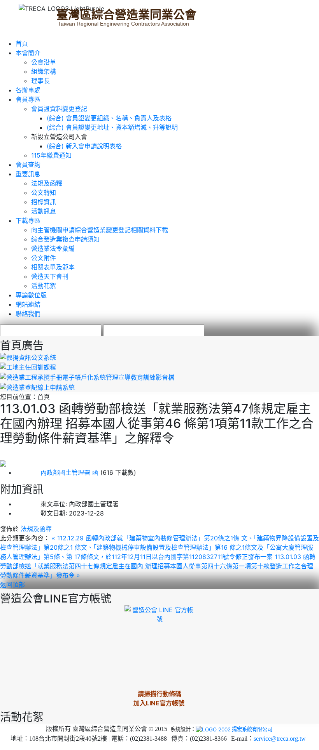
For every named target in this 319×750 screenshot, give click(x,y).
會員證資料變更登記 (59, 109)
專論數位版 (31, 295)
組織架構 (43, 71)
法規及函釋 (46, 183)
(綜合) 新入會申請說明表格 (84, 146)
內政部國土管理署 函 (57, 472)
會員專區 (28, 99)
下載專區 (28, 220)
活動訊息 (43, 211)
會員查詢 (28, 164)
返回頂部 (12, 585)
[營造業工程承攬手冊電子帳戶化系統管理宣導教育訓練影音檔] (87, 376)
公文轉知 (43, 192)
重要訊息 (28, 174)
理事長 (40, 81)
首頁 (22, 43)
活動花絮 (43, 286)
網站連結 (28, 304)
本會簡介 (28, 53)
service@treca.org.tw (280, 738)
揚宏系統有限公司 (252, 729)
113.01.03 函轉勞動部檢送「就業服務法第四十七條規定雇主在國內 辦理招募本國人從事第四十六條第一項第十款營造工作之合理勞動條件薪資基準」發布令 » (157, 566)
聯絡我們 (28, 314)
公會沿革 (43, 62)
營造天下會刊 (49, 276)
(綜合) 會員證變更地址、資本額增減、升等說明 (112, 127)
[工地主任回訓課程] (28, 367)
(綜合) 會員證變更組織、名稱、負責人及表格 (109, 118)
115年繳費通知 (51, 155)
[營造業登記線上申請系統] (37, 387)
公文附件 (43, 258)
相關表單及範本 (53, 267)
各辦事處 (28, 90)
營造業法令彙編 (53, 248)
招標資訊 (43, 202)
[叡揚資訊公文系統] (28, 357)
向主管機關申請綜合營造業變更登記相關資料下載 (99, 230)
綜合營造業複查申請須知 (65, 239)
